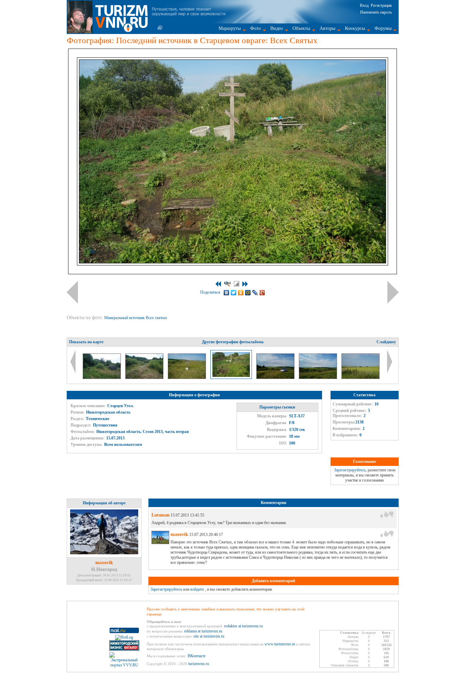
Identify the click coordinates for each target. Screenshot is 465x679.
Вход (364, 5)
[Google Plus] (262, 292)
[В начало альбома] (218, 283)
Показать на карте (86, 342)
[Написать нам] (160, 27)
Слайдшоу (386, 342)
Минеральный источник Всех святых (136, 317)
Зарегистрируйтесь (350, 470)
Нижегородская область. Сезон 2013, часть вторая (142, 431)
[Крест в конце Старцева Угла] (187, 377)
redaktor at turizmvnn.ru (243, 626)
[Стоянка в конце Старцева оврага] (275, 377)
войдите (197, 589)
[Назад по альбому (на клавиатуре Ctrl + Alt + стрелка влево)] (72, 292)
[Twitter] (233, 292)
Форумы (382, 28)
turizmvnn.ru (198, 663)
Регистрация (381, 5)
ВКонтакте (197, 656)
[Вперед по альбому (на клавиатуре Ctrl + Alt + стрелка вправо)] (393, 292)
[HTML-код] (227, 283)
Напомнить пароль (376, 12)
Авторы (327, 28)
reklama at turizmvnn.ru (203, 631)
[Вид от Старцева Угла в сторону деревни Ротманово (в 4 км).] (360, 377)
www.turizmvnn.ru (279, 644)
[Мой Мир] (248, 292)
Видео (276, 28)
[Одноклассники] (240, 292)
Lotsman (160, 515)
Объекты (301, 28)
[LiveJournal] (255, 292)
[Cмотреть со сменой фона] (236, 283)
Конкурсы (355, 28)
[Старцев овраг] (318, 377)
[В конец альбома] (245, 283)
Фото (255, 28)
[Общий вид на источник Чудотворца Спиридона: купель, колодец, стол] (102, 377)
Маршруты (230, 28)
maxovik (104, 562)
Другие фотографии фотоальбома (232, 342)
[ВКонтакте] (226, 292)
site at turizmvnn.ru (208, 636)
